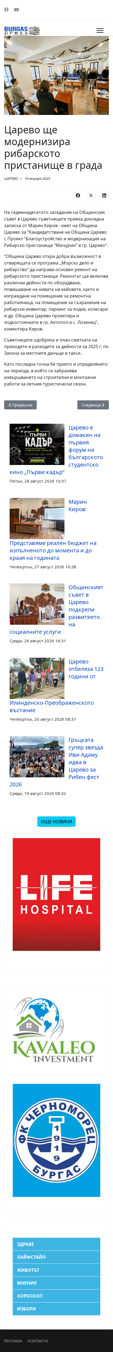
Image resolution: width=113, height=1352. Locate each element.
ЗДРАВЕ (25, 1244)
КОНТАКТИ (38, 1340)
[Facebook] (6, 10)
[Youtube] (16, 10)
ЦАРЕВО (11, 178)
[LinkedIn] (104, 195)
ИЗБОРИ (26, 1309)
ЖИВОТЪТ (28, 1270)
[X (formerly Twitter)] (91, 195)
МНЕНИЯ (27, 1283)
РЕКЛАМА (13, 1340)
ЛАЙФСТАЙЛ (31, 1257)
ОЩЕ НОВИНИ (56, 822)
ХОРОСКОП (30, 1296)
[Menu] (100, 30)
